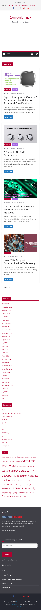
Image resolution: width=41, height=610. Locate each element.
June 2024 (5, 346)
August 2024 (6, 340)
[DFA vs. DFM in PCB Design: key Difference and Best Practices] (20, 188)
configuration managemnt (29, 457)
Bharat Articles (7, 583)
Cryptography (30, 466)
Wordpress (5, 446)
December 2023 (7, 366)
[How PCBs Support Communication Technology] (20, 243)
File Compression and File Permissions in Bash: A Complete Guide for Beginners (21, 6)
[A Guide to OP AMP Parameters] (20, 134)
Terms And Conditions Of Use (12, 579)
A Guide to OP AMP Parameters (14, 153)
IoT (3, 426)
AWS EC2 (14, 457)
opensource (7, 488)
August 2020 (6, 389)
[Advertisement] (20, 39)
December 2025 (7, 307)
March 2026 (5, 304)
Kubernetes (23, 481)
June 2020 (5, 395)
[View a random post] (37, 54)
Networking (5, 433)
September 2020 (7, 385)
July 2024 (5, 343)
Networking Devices (29, 484)
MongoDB (20, 484)
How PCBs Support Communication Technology (19, 262)
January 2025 (6, 327)
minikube (15, 484)
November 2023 (7, 369)
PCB (15, 488)
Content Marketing (21, 466)
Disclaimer (5, 571)
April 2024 (5, 353)
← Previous (6, 288)
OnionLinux (20, 17)
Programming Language (10, 493)
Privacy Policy (6, 575)
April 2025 (5, 317)
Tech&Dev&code (7, 439)
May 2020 (5, 398)
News (3, 436)
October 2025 (6, 310)
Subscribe (7, 555)
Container (5, 461)
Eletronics (7, 89)
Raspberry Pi (16, 496)
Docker (14, 476)
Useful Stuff (5, 442)
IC (12, 481)
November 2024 (7, 333)
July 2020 (5, 392)
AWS (3, 410)
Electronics (24, 475)
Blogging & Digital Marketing (11, 413)
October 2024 (6, 336)
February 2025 (6, 323)
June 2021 (5, 375)
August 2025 (6, 313)
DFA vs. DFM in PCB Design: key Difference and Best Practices (19, 209)
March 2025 (5, 320)
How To (15, 89)
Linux (3, 429)
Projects (21, 492)
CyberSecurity (24, 471)
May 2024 (5, 349)
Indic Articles (6, 587)
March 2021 (5, 379)
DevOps (6, 475)
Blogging (20, 457)
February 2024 (6, 359)
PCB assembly (26, 488)
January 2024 (6, 362)
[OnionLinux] (4, 54)
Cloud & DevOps (7, 416)
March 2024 (5, 356)
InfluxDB (15, 481)
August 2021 (6, 372)
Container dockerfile (15, 461)
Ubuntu (23, 496)
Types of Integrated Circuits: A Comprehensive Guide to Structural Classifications (20, 100)
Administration (7, 457)
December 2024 (7, 330)
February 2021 (6, 382)
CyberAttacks (8, 470)
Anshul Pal (21, 93)
